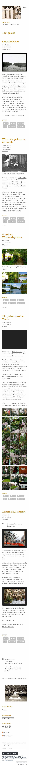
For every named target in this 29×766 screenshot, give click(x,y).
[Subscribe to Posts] (2, 732)
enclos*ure (5, 22)
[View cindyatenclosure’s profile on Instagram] (6, 726)
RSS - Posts (6, 732)
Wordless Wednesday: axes (12, 236)
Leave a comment (6, 49)
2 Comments (5, 245)
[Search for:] (9, 710)
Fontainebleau (10, 41)
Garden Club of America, (13, 109)
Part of (4, 74)
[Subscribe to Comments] (2, 736)
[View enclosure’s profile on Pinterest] (10, 726)
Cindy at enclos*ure (6, 47)
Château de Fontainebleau (10, 76)
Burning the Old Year (14, 624)
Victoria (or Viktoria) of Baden (12, 192)
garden (16, 74)
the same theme (17, 351)
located (8, 364)
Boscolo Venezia (10, 360)
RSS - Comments (7, 736)
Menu (25, 7)
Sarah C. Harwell (11, 667)
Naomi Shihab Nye (8, 626)
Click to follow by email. (10, 753)
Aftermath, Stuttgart (13, 511)
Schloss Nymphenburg (9, 267)
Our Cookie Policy (9, 760)
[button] (10, 277)
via (10, 87)
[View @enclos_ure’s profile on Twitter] (3, 726)
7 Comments (5, 519)
